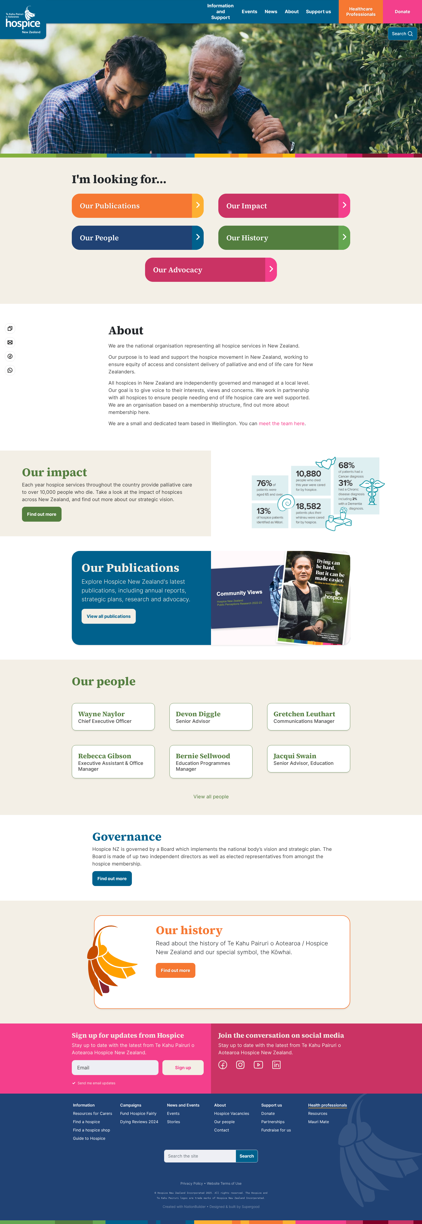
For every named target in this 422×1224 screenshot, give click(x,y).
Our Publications (110, 206)
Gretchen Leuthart (304, 713)
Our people (224, 1121)
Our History (247, 238)
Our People (99, 238)
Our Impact (246, 206)
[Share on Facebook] (10, 356)
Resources (317, 1113)
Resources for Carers (92, 1113)
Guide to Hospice (89, 1138)
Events (249, 11)
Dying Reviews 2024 (139, 1121)
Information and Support (220, 11)
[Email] (10, 342)
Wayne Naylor (101, 713)
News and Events (183, 1105)
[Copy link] (10, 328)
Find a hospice (86, 1121)
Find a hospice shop (91, 1130)
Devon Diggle (198, 713)
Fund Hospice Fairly (138, 1113)
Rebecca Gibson (104, 755)
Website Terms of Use (224, 1183)
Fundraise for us (276, 1130)
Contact (221, 1130)
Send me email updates (96, 1083)
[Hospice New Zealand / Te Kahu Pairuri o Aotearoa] (23, 19)
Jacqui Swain (295, 755)
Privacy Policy (191, 1183)
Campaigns (130, 1105)
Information (84, 1105)
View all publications (109, 616)
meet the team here (282, 423)
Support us (318, 11)
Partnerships (273, 1121)
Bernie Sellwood (203, 755)
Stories (173, 1121)
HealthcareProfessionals (361, 11)
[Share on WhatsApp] (10, 370)
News (271, 11)
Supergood (251, 1206)
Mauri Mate (318, 1121)
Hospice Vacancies (231, 1113)
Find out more (41, 514)
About (292, 11)
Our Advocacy (177, 270)
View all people (211, 797)
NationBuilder (195, 1206)
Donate (402, 11)
